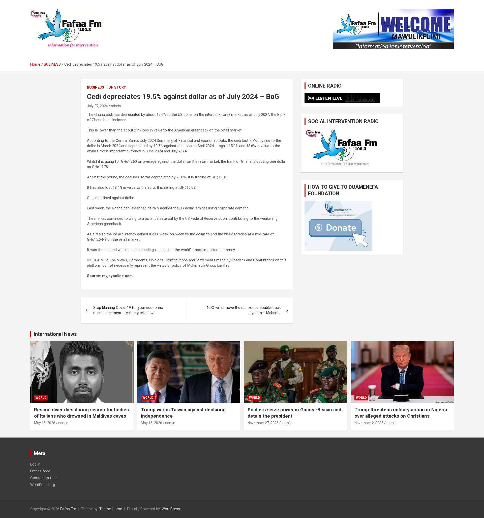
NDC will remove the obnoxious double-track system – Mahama (244, 310)
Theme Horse (110, 509)
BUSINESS (95, 87)
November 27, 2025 (263, 423)
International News (55, 334)
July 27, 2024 (97, 106)
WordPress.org (42, 484)
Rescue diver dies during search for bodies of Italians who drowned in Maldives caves (81, 413)
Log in (35, 464)
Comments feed (43, 478)
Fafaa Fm (68, 509)
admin (116, 106)
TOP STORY (116, 87)
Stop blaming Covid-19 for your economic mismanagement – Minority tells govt (128, 310)
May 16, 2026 (44, 423)
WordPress (171, 509)
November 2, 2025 (368, 423)
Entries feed (40, 471)
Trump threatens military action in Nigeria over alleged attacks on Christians (400, 413)
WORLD (41, 397)
